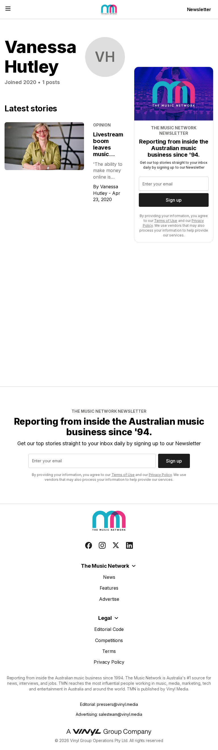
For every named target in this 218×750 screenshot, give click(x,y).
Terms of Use (165, 220)
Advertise (109, 599)
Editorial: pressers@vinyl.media (109, 704)
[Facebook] (88, 545)
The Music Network (105, 566)
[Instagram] (102, 545)
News (109, 577)
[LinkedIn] (129, 545)
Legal (105, 618)
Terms (109, 651)
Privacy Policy (160, 475)
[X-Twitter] (115, 545)
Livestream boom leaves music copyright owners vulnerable (108, 154)
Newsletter (199, 9)
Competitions (109, 640)
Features (109, 588)
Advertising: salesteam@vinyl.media (109, 714)
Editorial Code (109, 629)
